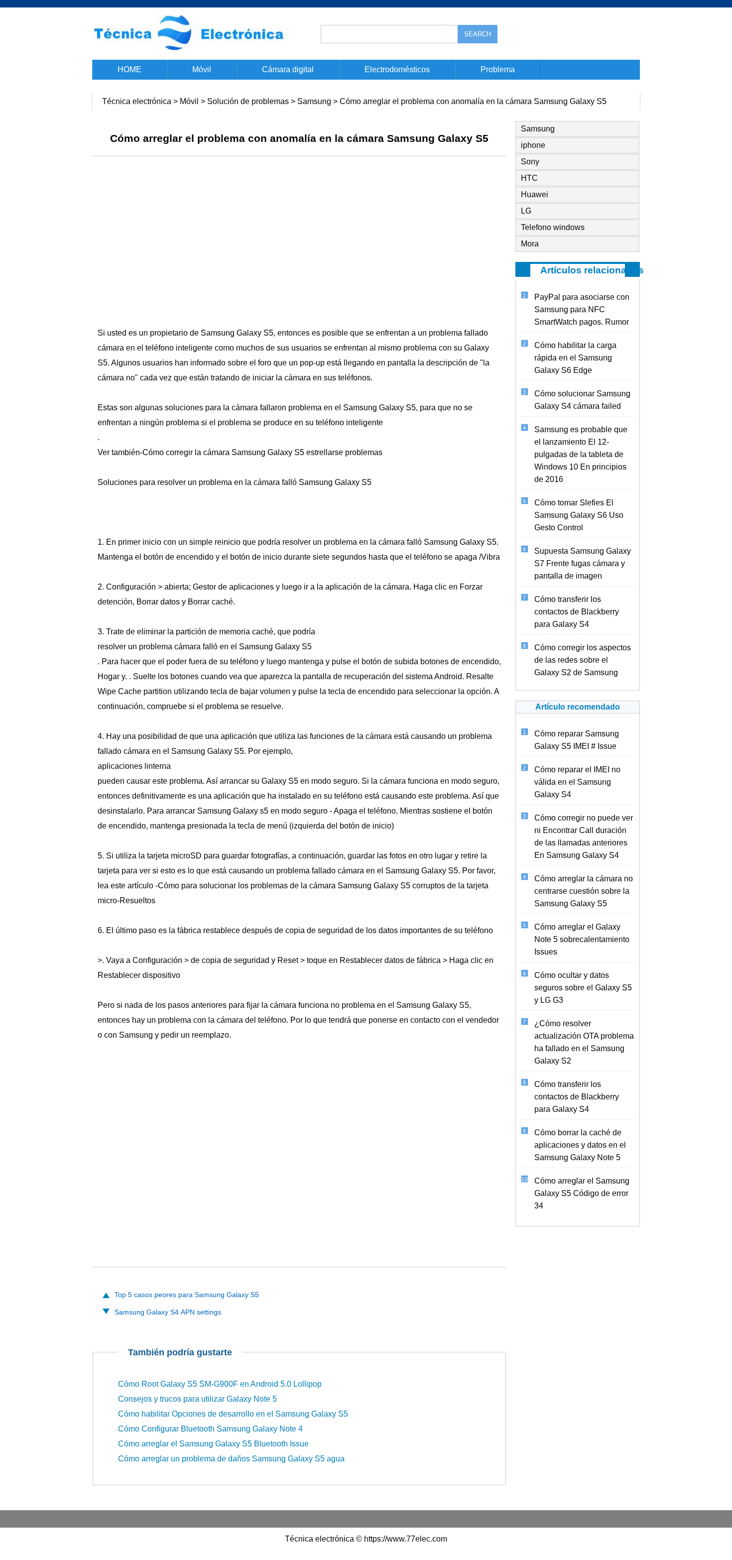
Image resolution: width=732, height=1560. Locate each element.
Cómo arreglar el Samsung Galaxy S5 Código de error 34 (581, 1193)
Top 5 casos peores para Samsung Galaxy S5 (187, 1295)
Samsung (314, 101)
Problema (498, 69)
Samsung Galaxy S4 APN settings (168, 1312)
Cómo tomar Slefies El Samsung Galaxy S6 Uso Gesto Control (578, 515)
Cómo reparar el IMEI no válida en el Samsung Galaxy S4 (577, 782)
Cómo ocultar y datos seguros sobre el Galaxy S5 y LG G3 (583, 987)
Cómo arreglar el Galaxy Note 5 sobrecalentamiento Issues (581, 939)
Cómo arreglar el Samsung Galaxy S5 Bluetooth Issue (213, 1444)
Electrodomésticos (397, 69)
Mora (530, 244)
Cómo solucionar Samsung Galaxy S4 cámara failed (582, 399)
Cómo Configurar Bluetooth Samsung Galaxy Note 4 (210, 1429)
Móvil (201, 69)
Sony (530, 161)
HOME (129, 69)
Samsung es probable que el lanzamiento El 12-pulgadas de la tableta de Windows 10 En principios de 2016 (580, 454)
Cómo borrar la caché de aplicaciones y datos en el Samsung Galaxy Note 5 (580, 1145)
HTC (529, 178)
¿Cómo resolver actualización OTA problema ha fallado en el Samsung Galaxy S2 (584, 1042)
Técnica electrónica (136, 101)
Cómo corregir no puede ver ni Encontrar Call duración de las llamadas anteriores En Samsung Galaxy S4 (583, 836)
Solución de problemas (248, 101)
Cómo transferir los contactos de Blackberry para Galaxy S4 (576, 611)
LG (526, 211)
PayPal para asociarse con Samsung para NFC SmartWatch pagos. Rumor (581, 309)
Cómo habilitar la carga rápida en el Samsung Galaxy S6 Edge (575, 357)
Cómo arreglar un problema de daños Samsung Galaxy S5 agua (231, 1458)
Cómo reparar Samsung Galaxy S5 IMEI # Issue (576, 739)
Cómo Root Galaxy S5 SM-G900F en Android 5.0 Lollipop (220, 1384)
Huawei (534, 194)
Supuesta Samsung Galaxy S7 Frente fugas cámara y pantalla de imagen (582, 563)
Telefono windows (553, 227)
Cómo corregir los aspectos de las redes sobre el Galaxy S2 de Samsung (582, 660)
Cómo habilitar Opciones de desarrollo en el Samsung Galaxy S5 (233, 1414)
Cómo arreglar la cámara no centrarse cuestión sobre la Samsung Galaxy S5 (583, 891)
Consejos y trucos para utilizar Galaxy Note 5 (197, 1399)
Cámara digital (288, 69)
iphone (533, 145)
